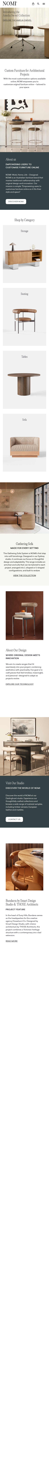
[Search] (38, 3)
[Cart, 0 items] (33, 4)
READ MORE (11, 941)
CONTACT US (14, 819)
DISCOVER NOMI (16, 201)
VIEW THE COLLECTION (24, 575)
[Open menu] (43, 3)
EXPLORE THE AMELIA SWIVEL (17, 20)
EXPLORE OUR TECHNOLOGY (20, 684)
